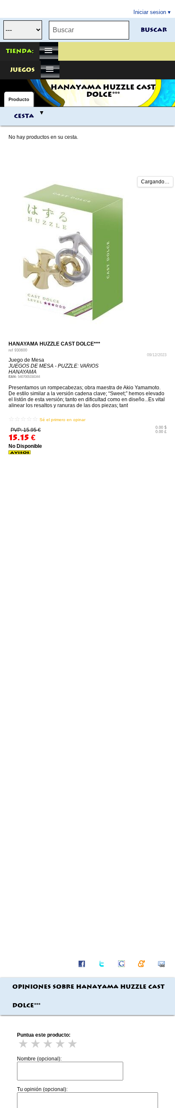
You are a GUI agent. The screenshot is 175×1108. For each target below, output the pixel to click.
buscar (154, 30)
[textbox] (89, 30)
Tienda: (20, 51)
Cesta (24, 116)
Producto (18, 99)
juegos (22, 70)
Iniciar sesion (149, 12)
